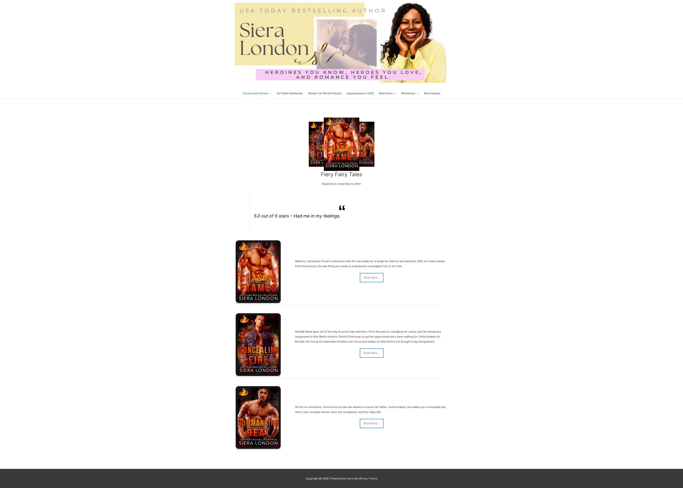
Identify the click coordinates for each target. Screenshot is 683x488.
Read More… (372, 277)
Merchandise (432, 93)
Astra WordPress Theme (362, 478)
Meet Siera (386, 93)
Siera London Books (255, 93)
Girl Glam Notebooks (290, 93)
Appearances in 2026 (360, 93)
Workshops (408, 93)
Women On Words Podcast (325, 93)
